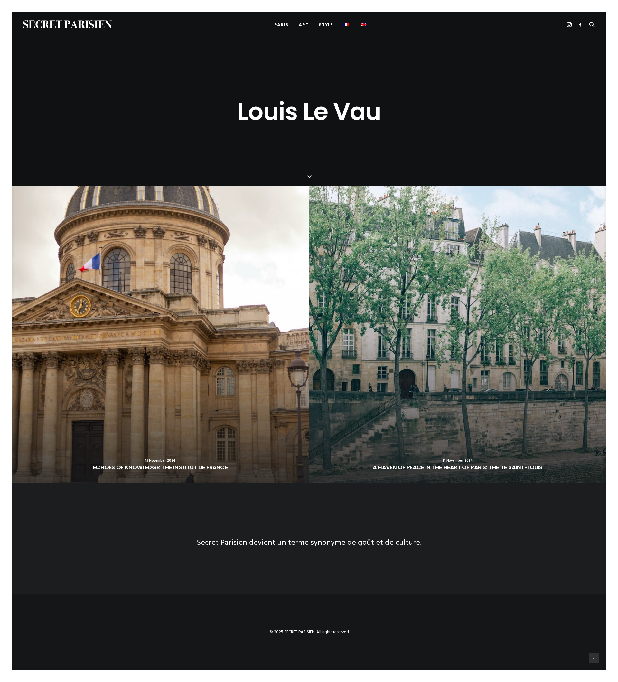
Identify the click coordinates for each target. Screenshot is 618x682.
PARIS (281, 25)
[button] (364, 24)
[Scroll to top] (594, 658)
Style (326, 25)
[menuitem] (281, 24)
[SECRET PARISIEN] (67, 24)
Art (303, 25)
